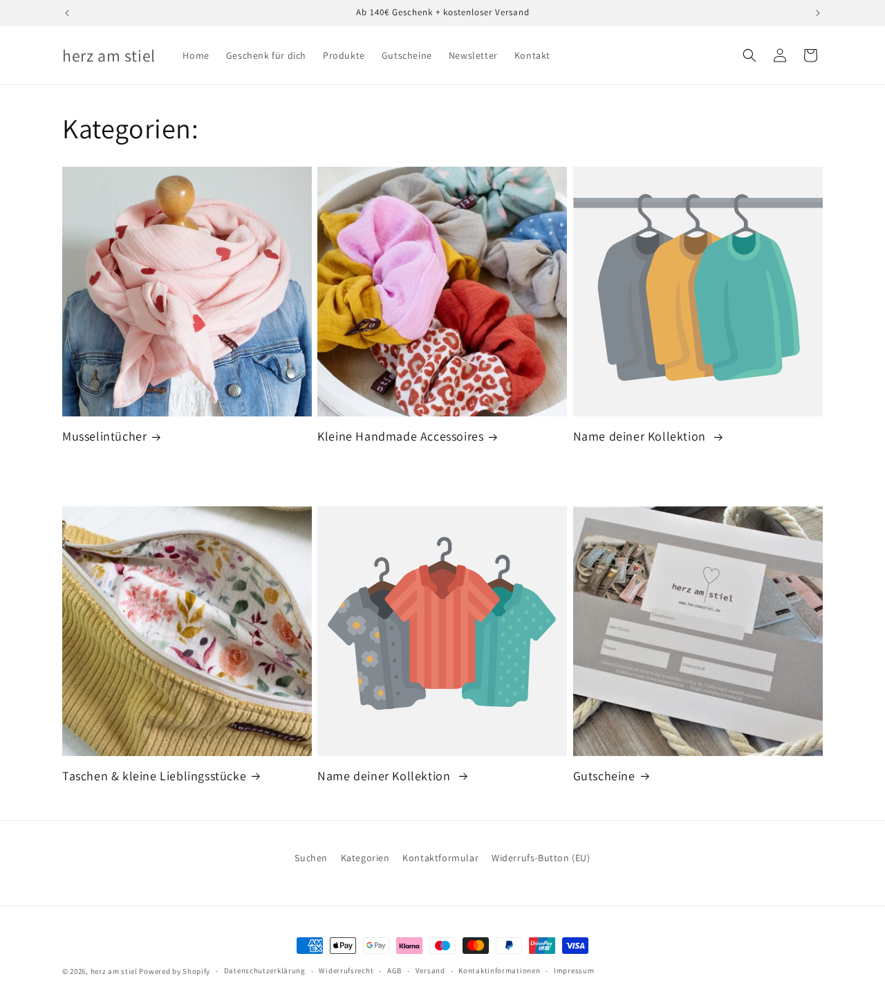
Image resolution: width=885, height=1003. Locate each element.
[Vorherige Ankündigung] (67, 13)
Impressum (574, 970)
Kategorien (365, 858)
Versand (430, 970)
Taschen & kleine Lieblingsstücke (154, 776)
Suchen (311, 858)
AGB (394, 970)
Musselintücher (104, 436)
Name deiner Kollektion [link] (641, 436)
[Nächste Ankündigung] (818, 13)
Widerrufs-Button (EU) (541, 858)
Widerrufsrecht (346, 970)
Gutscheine (604, 776)
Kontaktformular (440, 858)
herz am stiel (114, 971)
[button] (749, 55)
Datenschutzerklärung (265, 970)
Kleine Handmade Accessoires (400, 436)
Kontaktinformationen (499, 970)
